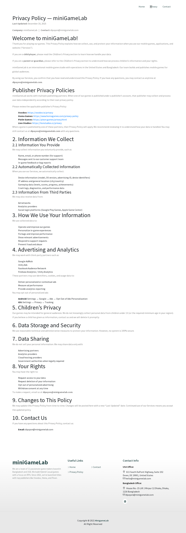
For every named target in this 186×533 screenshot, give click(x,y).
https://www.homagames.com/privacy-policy (55, 116)
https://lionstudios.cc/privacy (47, 123)
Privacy (153, 6)
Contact (167, 6)
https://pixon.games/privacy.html (50, 119)
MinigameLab (102, 520)
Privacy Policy (76, 471)
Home (142, 6)
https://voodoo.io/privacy (40, 112)
